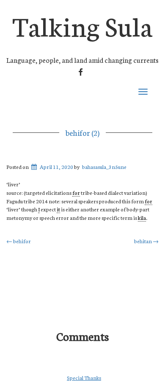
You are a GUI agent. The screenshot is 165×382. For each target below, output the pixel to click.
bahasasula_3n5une (104, 166)
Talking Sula (82, 24)
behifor (18, 240)
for (76, 192)
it (58, 209)
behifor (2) (82, 132)
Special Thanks (84, 377)
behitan (146, 240)
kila (142, 217)
